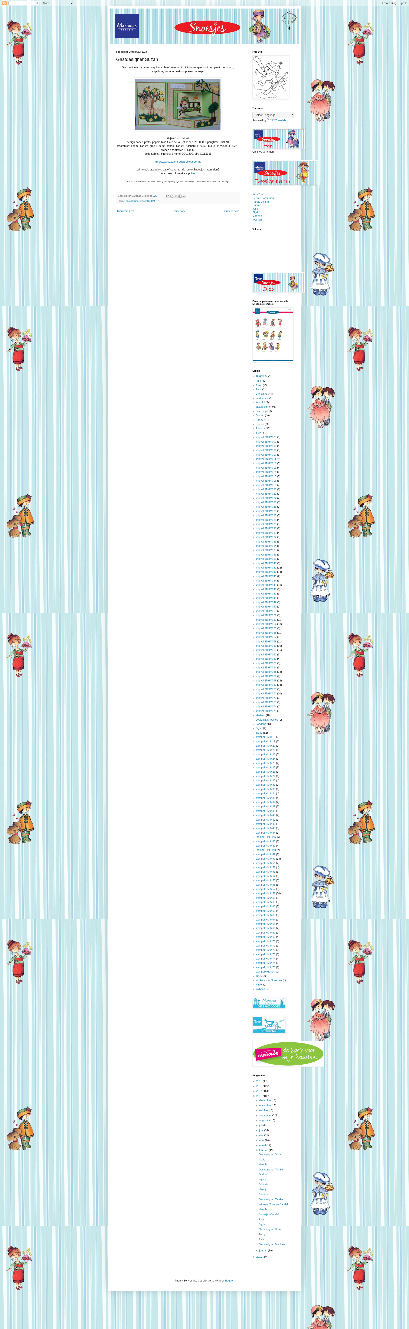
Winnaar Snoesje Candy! (273, 1204)
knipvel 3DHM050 (266, 606)
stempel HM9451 (265, 863)
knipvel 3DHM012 (266, 463)
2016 (259, 1081)
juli (261, 1125)
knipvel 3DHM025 (266, 506)
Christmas (261, 393)
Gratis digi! (262, 411)
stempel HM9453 (265, 871)
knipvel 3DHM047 (149, 201)
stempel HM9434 (265, 793)
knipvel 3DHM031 (266, 532)
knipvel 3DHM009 (266, 450)
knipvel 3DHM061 (266, 654)
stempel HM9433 (265, 789)
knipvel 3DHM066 (266, 676)
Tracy (259, 976)
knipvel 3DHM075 (266, 711)
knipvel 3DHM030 (266, 528)
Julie (255, 208)
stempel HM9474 (265, 958)
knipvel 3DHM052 (266, 615)
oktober (264, 1110)
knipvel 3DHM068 (266, 680)
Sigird (259, 728)
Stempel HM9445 (266, 836)
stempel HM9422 (265, 754)
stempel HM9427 (265, 767)
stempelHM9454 (265, 971)
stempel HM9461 (265, 906)
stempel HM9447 (265, 845)
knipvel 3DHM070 (266, 689)
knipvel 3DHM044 (266, 580)
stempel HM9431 (265, 784)
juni (261, 1130)
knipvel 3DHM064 (266, 667)
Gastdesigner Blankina (272, 1244)
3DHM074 (262, 376)
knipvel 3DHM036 (266, 554)
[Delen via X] (176, 196)
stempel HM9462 (265, 910)
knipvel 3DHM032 (266, 537)
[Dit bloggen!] (172, 196)
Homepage (179, 211)
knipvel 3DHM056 (266, 632)
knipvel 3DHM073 (266, 702)
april (262, 1140)
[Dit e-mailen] (168, 196)
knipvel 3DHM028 (266, 519)
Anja (258, 380)
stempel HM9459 (265, 897)
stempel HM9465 (265, 923)
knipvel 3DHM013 (266, 467)
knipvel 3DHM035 (266, 550)
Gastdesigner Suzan (270, 1154)
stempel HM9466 (265, 928)
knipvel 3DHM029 (266, 524)
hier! (193, 173)
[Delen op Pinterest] (184, 196)
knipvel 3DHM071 (266, 693)
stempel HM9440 (265, 815)
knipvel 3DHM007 (266, 441)
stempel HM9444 (265, 832)
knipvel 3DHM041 (266, 567)
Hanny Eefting (260, 201)
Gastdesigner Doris (270, 1229)
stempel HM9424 (265, 758)
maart (262, 1145)
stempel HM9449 (265, 854)
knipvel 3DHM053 (266, 619)
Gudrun (256, 205)
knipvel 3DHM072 (266, 698)
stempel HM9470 (265, 941)
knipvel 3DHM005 (266, 437)
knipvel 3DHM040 (266, 563)
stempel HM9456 (265, 884)
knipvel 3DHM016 (266, 480)
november (265, 1105)
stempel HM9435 (265, 798)
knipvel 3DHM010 (266, 454)
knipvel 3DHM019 (266, 485)
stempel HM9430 (265, 780)
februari (264, 1150)
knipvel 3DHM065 (266, 671)
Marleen (257, 216)
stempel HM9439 (265, 811)
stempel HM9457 (265, 889)
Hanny (259, 419)
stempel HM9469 (265, 936)
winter (259, 984)
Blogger (229, 1280)
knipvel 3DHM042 (266, 571)
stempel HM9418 (265, 741)
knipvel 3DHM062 (266, 658)
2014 (259, 1090)
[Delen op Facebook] (180, 196)
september (265, 1115)
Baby (259, 389)
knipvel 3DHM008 (266, 445)
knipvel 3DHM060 (266, 650)
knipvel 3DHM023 (266, 502)
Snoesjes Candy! (269, 1214)
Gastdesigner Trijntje (271, 1169)
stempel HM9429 (265, 776)
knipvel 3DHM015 (266, 476)
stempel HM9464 (265, 919)
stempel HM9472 (265, 949)
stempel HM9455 (265, 880)
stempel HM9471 (265, 945)
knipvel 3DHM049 (266, 602)
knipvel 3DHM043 (266, 576)
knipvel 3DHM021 (266, 493)
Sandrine (261, 724)
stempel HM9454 (265, 876)
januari (263, 1250)
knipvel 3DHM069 (266, 684)
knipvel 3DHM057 (266, 637)
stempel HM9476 (265, 967)
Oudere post (231, 211)
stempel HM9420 (265, 745)
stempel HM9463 (265, 915)
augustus (265, 1120)
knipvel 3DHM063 (266, 663)
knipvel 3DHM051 (266, 611)
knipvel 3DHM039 (266, 558)
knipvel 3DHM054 (266, 624)
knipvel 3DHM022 (266, 498)
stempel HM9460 (265, 902)
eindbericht (262, 398)
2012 (259, 1256)
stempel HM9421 (265, 750)
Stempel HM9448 (266, 849)
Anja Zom (258, 194)
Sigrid (255, 212)
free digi (260, 402)
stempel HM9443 (265, 828)
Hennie (260, 424)
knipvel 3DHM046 (266, 589)
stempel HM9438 (265, 806)
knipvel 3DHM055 (266, 628)
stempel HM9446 (265, 841)
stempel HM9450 (265, 858)
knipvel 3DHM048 (266, 598)
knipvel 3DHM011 (266, 458)
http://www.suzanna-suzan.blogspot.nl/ (178, 161)
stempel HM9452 (265, 867)
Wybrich (257, 219)
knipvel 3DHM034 (266, 545)
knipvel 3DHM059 (266, 645)
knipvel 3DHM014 (266, 471)
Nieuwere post (125, 211)
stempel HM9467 (265, 932)
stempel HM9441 (265, 819)
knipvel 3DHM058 (266, 641)
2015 (259, 1086)
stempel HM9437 (265, 802)
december (265, 1100)
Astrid (259, 385)
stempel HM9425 (265, 763)
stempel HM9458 (265, 893)
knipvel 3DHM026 (266, 511)
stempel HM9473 (265, 954)
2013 (259, 1096)
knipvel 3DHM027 (266, 515)
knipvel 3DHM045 (266, 585)
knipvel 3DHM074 (266, 706)
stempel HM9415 (265, 737)
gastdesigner (132, 201)
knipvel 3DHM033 (266, 541)
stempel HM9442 (265, 824)
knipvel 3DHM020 (266, 489)
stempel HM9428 (265, 771)
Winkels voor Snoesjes (269, 980)
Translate (280, 120)
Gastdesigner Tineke (271, 1199)
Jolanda (260, 428)
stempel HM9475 (265, 962)
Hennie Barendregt (263, 198)
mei (261, 1135)
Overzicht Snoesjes (267, 719)
